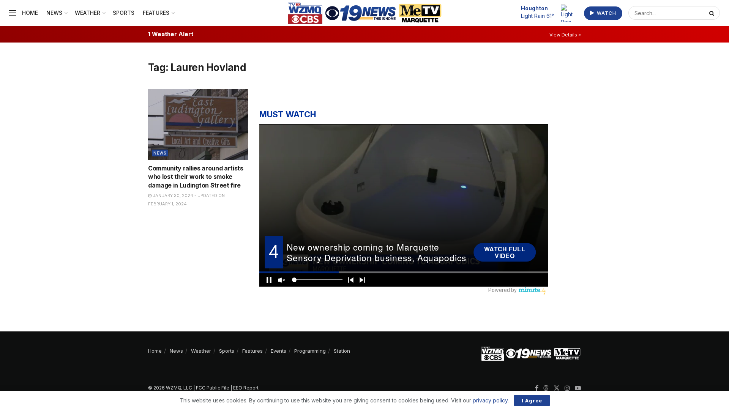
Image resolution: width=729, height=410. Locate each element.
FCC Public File (212, 388)
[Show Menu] (12, 13)
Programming (310, 351)
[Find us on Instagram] (567, 388)
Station (342, 351)
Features (156, 12)
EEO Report (246, 388)
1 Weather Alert (170, 34)
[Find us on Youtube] (578, 388)
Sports (123, 12)
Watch (605, 13)
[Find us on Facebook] (536, 388)
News (54, 12)
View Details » (565, 35)
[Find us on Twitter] (557, 388)
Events (278, 351)
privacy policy (490, 400)
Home (30, 12)
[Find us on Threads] (546, 388)
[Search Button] (712, 13)
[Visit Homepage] (365, 13)
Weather (87, 12)
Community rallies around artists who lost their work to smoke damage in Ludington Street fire (195, 176)
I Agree (532, 400)
